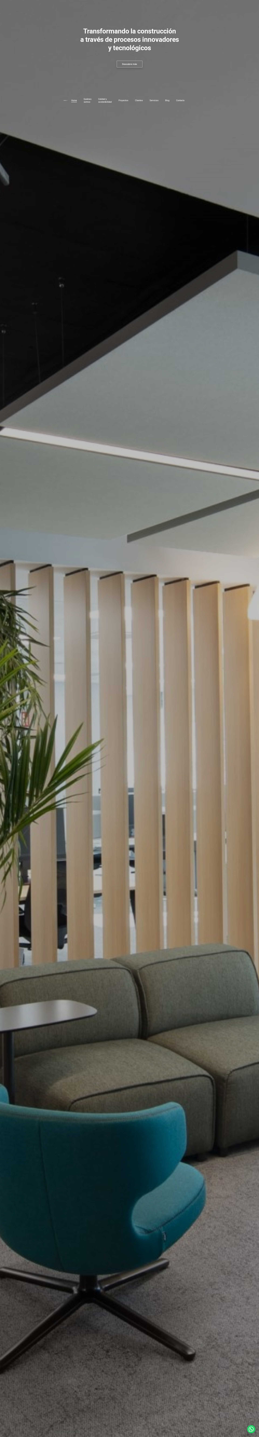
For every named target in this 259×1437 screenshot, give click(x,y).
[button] (251, 1429)
